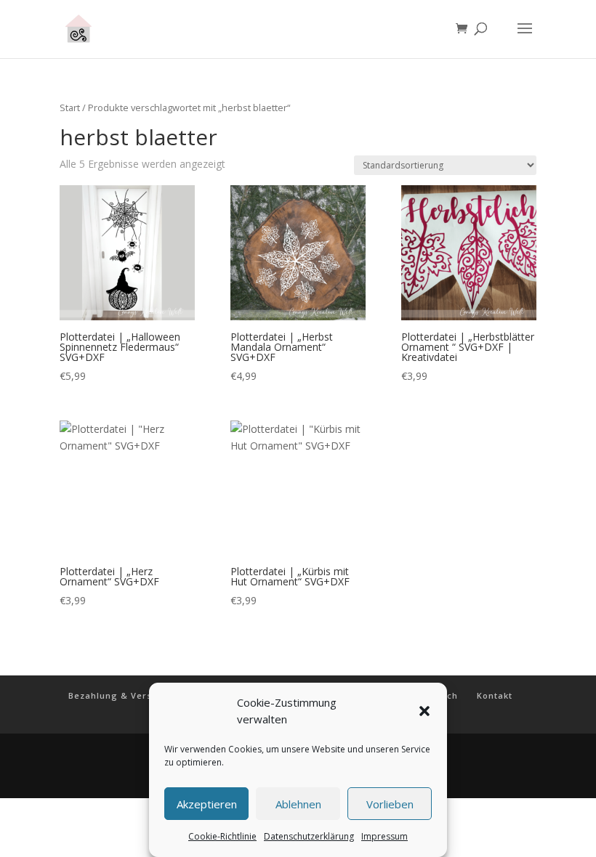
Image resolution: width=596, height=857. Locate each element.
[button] (424, 711)
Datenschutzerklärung (309, 836)
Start (70, 107)
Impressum (384, 836)
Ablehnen (298, 804)
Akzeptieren (207, 804)
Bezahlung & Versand (118, 695)
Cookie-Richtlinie (222, 836)
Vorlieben (390, 804)
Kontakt (494, 695)
